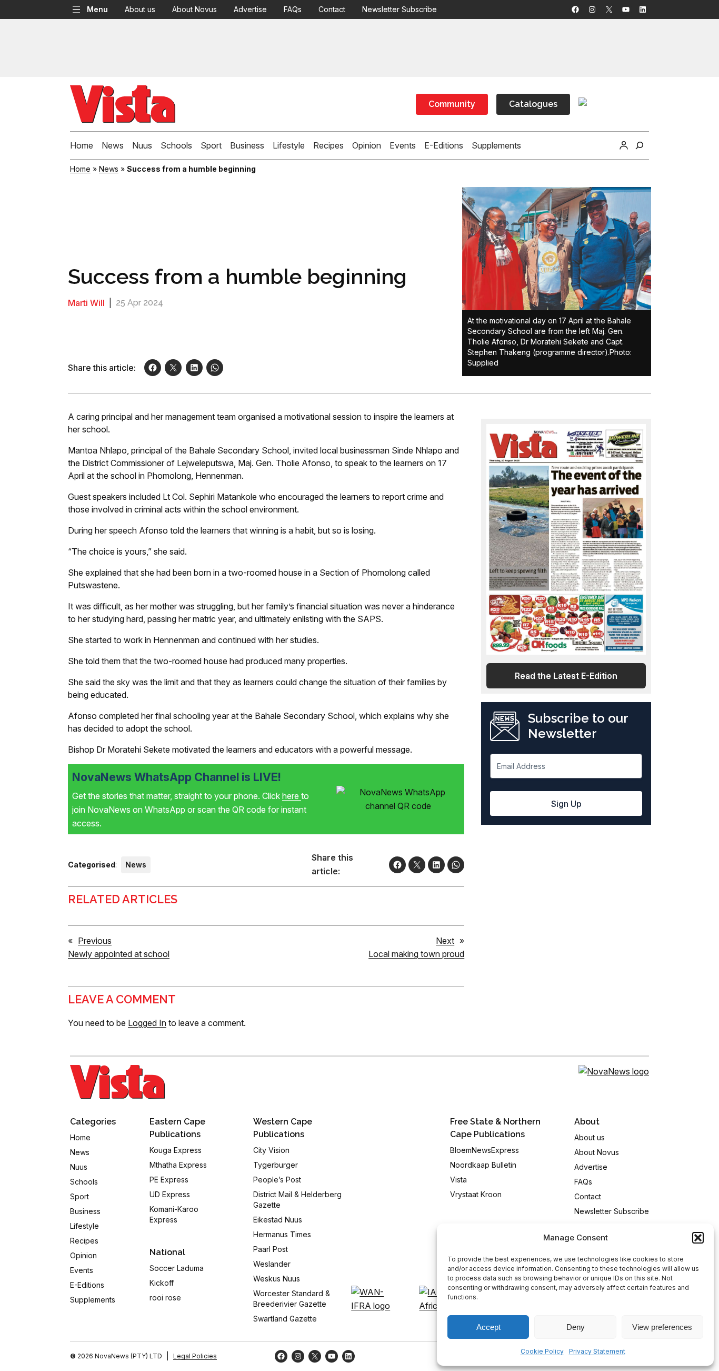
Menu (97, 9)
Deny (575, 1327)
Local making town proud (416, 954)
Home (80, 168)
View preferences (662, 1327)
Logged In (147, 1023)
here (291, 796)
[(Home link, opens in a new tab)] (117, 1082)
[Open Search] (639, 145)
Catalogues (533, 104)
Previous (95, 940)
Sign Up (566, 803)
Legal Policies (195, 1356)
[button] (698, 1237)
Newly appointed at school (118, 954)
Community (451, 104)
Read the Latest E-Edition (566, 675)
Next (445, 940)
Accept (488, 1327)
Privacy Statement (597, 1351)
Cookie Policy (542, 1351)
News (108, 168)
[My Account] (623, 145)
